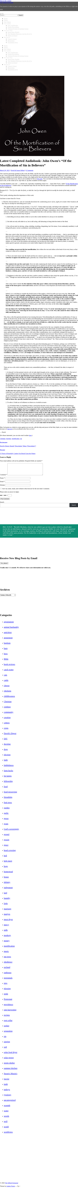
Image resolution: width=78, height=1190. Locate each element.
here (30, 435)
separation (8, 1031)
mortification (15, 438)
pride (6, 994)
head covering (10, 850)
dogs (6, 749)
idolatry (7, 882)
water (6, 1111)
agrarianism (9, 622)
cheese (7, 685)
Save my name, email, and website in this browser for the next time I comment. (26, 488)
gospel (6, 834)
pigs (5, 983)
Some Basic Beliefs (13, 32)
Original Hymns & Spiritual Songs (18, 29)
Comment (3, 475)
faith (6, 760)
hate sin (9, 429)
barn (6, 648)
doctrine (8, 438)
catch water (9, 669)
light (6, 903)
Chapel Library (12, 39)
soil (5, 1047)
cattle (6, 680)
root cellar (8, 1020)
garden (7, 808)
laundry (7, 898)
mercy (6, 924)
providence (8, 1004)
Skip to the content (5, 1)
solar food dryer (10, 1052)
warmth (7, 1105)
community (8, 712)
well (5, 1121)
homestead (8, 871)
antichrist (8, 632)
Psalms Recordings (13, 27)
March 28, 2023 (5, 170)
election (7, 754)
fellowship (8, 781)
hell (5, 855)
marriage (7, 909)
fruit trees (8, 802)
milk (6, 930)
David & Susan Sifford (18, 170)
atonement (8, 637)
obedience (8, 962)
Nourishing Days (13, 42)
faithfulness (9, 765)
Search (2, 502)
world (6, 1126)
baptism (7, 643)
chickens (7, 691)
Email (2, 481)
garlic (6, 813)
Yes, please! (4, 563)
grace (6, 845)
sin (21, 438)
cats (5, 675)
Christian (2, 438)
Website (2, 485)
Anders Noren (10, 1186)
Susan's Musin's (10, 1073)
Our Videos (7, 22)
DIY (6, 738)
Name (2, 478)
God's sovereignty (11, 829)
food (6, 786)
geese (6, 818)
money (7, 940)
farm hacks (8, 770)
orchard (7, 967)
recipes (7, 1015)
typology (7, 1095)
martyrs (7, 914)
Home (6, 18)
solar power (9, 1057)
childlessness (9, 696)
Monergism (11, 41)
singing (7, 1041)
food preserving (10, 792)
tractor (6, 1079)
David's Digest (10, 733)
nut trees (7, 956)
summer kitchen (10, 1068)
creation (7, 717)
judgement (8, 887)
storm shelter (9, 1063)
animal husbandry (11, 627)
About (6, 20)
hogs (6, 866)
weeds (6, 1116)
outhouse (7, 972)
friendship (8, 797)
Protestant (8, 999)
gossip (6, 839)
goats (6, 824)
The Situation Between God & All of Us (20, 34)
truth (6, 1084)
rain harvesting (10, 1010)
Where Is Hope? (12, 35)
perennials (8, 978)
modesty (7, 935)
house (6, 877)
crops (6, 728)
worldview (8, 1132)
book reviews (9, 664)
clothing (7, 707)
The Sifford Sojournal (6, 2)
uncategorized (10, 1100)
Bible (6, 659)
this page (39, 179)
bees (6, 653)
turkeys (7, 1089)
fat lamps (8, 776)
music (6, 951)
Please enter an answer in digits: (9, 492)
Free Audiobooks (13, 25)
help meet (8, 861)
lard (5, 893)
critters (7, 723)
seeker (6, 1025)
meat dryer (8, 919)
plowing (7, 988)
